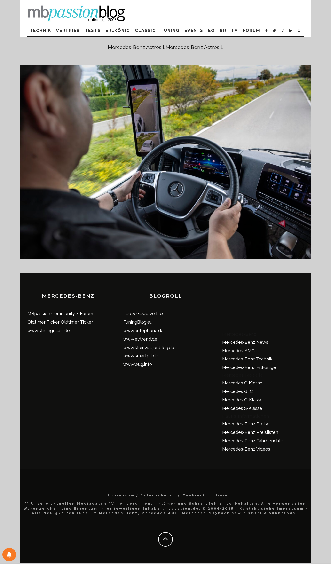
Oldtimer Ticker (43, 322)
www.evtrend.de (140, 339)
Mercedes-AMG (238, 350)
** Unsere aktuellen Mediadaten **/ (70, 503)
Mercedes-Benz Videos (246, 449)
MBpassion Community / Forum (60, 313)
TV (234, 30)
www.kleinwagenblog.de (148, 347)
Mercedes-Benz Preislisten (250, 432)
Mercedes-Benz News (245, 342)
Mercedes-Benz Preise (245, 423)
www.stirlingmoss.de (48, 330)
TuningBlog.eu (137, 322)
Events (194, 30)
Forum (251, 30)
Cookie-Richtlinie (205, 495)
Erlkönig (117, 30)
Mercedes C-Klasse (242, 382)
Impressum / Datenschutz (140, 495)
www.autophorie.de (143, 330)
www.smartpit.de (140, 355)
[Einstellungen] (9, 554)
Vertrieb (68, 30)
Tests (93, 30)
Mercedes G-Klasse (242, 399)
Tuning (170, 30)
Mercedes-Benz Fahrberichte (252, 440)
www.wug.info (137, 364)
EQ (211, 30)
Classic (145, 30)
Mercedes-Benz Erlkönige (249, 367)
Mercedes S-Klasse (242, 408)
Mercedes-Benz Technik (247, 358)
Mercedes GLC (237, 391)
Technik (40, 30)
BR (223, 30)
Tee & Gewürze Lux (143, 313)
